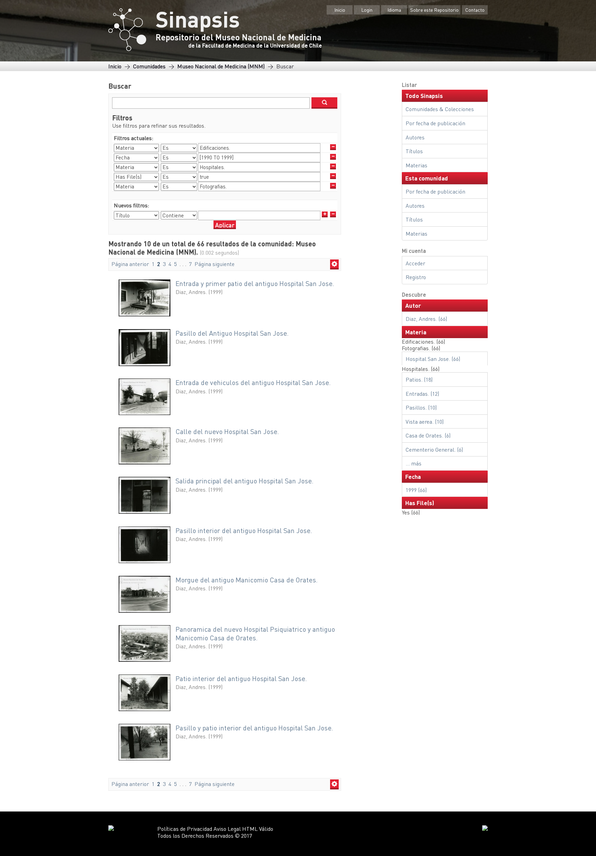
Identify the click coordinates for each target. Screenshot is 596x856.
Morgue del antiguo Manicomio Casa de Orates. (247, 579)
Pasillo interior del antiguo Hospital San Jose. (244, 530)
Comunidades (149, 66)
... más (413, 463)
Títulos (414, 151)
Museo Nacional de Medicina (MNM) (221, 66)
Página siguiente (215, 263)
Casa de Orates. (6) (428, 435)
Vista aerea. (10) (425, 421)
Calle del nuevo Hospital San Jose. (227, 431)
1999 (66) (416, 489)
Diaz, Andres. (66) (426, 318)
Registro (416, 277)
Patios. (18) (419, 379)
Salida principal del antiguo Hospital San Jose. (245, 480)
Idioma (394, 10)
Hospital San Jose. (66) (433, 358)
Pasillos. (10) (421, 407)
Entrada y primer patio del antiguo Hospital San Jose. (255, 283)
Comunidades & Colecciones (440, 108)
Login (366, 10)
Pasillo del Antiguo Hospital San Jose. (232, 333)
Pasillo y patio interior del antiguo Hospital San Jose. (254, 728)
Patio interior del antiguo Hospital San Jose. (241, 678)
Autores (415, 137)
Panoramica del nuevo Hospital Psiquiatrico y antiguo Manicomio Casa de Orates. (255, 633)
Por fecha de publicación (435, 123)
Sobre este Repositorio (434, 10)
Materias (416, 165)
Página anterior (130, 263)
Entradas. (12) (422, 393)
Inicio (339, 10)
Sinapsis (198, 18)
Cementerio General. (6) (434, 449)
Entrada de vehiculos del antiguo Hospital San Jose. (253, 382)
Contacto (475, 10)
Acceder (415, 263)
